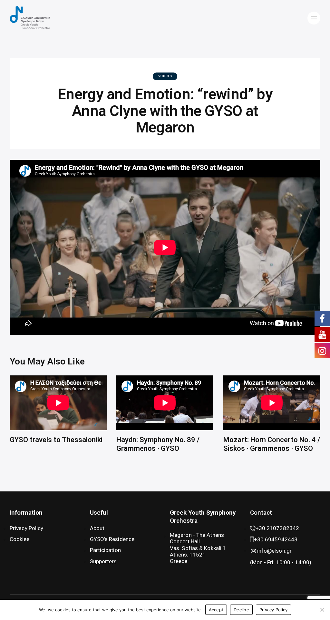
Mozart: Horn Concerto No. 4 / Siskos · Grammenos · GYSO (271, 444)
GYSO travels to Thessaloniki (56, 440)
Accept (216, 609)
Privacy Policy (273, 609)
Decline (241, 609)
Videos (165, 76)
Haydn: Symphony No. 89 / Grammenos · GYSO (157, 444)
